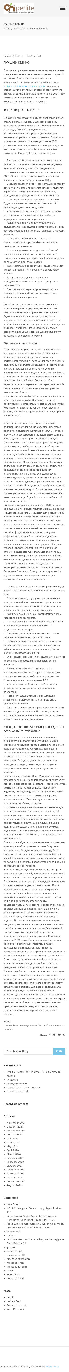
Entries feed (14, 1301)
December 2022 (16, 1169)
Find (59, 1051)
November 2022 (16, 1173)
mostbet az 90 (16, 1254)
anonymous (13, 1231)
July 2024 (12, 1138)
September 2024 (17, 1130)
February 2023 (15, 1161)
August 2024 (14, 1134)
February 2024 (15, 1157)
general (11, 1247)
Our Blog (19, 28)
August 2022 (14, 1185)
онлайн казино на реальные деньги (24, 85)
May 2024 (12, 1146)
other (10, 1270)
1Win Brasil (13, 1204)
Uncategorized (33, 55)
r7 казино (12, 1079)
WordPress (52, 1366)
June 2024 (13, 1142)
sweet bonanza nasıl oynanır (24, 1087)
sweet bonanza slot (19, 1091)
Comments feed (16, 1305)
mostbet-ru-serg (17, 1266)
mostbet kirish (15, 1262)
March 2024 (14, 1154)
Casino (11, 1235)
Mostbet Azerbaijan (18, 1258)
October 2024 (15, 1126)
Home (7, 28)
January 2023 (15, 1165)
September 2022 (17, 1181)
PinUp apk (13, 1274)
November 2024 (16, 1122)
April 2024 (13, 1150)
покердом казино (17, 1083)
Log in (10, 1297)
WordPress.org (15, 1309)
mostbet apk (14, 1251)
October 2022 (15, 1177)
